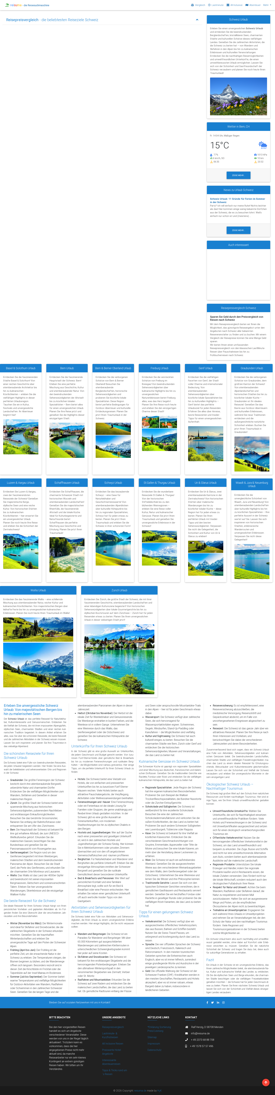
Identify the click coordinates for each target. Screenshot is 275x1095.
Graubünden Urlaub (252, 368)
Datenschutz (154, 1049)
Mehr (266, 5)
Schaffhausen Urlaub (66, 483)
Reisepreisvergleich (113, 1027)
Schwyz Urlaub (113, 483)
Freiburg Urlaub (159, 368)
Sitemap (152, 1037)
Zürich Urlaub (119, 590)
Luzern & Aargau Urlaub (21, 483)
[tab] (102, 20)
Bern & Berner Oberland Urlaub (113, 368)
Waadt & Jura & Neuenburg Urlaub (252, 484)
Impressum (154, 1043)
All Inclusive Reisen (112, 1043)
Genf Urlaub (206, 368)
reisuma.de (140, 1090)
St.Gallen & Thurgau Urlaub (159, 483)
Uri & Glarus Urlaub (206, 483)
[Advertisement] (238, 274)
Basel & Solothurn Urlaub (20, 368)
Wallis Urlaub (38, 590)
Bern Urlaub (67, 368)
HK (159, 1090)
